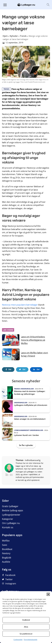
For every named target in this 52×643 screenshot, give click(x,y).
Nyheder (14, 36)
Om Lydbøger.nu (11, 523)
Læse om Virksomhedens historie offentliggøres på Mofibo (33, 340)
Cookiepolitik (18, 639)
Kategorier (7, 518)
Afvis (26, 627)
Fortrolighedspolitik (30, 639)
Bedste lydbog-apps (12, 510)
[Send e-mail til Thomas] (11, 474)
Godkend (26, 620)
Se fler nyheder (26, 445)
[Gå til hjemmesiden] (26, 4)
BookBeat (7, 549)
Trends (23, 36)
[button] (48, 594)
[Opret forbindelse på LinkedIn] (7, 474)
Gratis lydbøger (10, 506)
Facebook (10, 575)
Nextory (6, 553)
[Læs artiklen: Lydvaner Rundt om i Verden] (26, 434)
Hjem (5, 36)
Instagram (10, 583)
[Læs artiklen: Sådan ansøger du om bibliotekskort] (26, 420)
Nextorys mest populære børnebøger (20, 304)
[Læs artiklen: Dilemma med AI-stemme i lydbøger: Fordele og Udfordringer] (26, 392)
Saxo (4, 544)
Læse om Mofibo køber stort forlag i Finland (34, 354)
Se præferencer (26, 634)
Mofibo (6, 540)
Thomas (19, 460)
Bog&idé (6, 557)
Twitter (9, 579)
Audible (6, 561)
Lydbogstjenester (11, 514)
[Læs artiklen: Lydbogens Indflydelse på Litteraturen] (26, 406)
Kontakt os (7, 527)
